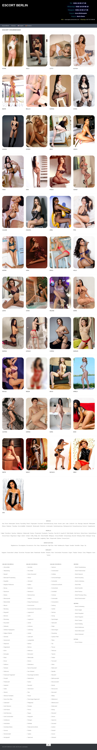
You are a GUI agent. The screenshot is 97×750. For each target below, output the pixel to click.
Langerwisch (31, 612)
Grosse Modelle (59, 535)
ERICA (51, 270)
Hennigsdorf (7, 737)
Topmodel (30, 538)
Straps (82, 545)
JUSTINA (4, 432)
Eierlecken (42, 526)
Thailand (75, 552)
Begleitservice (14, 545)
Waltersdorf (54, 668)
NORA (51, 432)
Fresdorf (6, 678)
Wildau (53, 695)
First (35, 545)
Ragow (29, 713)
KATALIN (28, 351)
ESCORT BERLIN (15, 5)
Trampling (14, 526)
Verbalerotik (29, 526)
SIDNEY (75, 189)
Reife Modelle (70, 533)
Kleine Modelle (44, 535)
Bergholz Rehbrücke (9, 584)
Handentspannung (57, 526)
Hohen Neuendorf (32, 574)
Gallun (5, 688)
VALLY (27, 68)
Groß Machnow (7, 713)
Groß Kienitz (7, 709)
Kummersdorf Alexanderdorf (34, 608)
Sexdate (72, 545)
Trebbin (53, 657)
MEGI (74, 472)
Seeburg (53, 605)
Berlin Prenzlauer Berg (80, 595)
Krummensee (31, 605)
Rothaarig (79, 535)
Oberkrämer (31, 688)
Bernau (5, 588)
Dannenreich (7, 640)
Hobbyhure (19, 533)
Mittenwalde (30, 657)
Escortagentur (22, 545)
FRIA (74, 230)
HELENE (52, 310)
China (84, 552)
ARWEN (28, 149)
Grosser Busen (6, 535)
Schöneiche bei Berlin (56, 584)
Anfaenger (88, 535)
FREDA (52, 189)
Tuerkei (48, 555)
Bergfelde (6, 581)
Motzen (29, 661)
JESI (3, 512)
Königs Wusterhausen (33, 602)
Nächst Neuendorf (32, 668)
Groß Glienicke (7, 706)
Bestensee (6, 591)
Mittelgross (51, 535)
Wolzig (53, 709)
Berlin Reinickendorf (80, 598)
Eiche (5, 650)
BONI (74, 432)
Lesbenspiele (49, 526)
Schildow (53, 574)
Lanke (29, 615)
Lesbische (71, 523)
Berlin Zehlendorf (79, 634)
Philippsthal (30, 702)
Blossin (5, 605)
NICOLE (4, 391)
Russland (27, 552)
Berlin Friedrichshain (80, 570)
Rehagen (30, 720)
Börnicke (6, 615)
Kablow (29, 584)
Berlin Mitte (78, 584)
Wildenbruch (54, 699)
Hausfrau (14, 533)
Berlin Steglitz (78, 610)
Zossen (53, 734)
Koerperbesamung (77, 526)
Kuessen (85, 526)
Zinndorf (53, 730)
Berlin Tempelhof (79, 613)
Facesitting (23, 523)
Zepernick (53, 720)
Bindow (5, 595)
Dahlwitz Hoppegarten (9, 629)
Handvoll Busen (92, 533)
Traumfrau (50, 533)
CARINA (52, 351)
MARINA (4, 351)
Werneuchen (54, 688)
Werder (53, 685)
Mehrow (30, 647)
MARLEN (75, 351)
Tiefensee (53, 650)
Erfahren (59, 538)
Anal (3, 523)
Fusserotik (40, 523)
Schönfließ (54, 591)
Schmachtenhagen (56, 577)
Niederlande (37, 552)
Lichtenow (30, 626)
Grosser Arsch (65, 538)
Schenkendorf (54, 570)
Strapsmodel (53, 538)
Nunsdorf (30, 685)
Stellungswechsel (67, 526)
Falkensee (6, 671)
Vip (85, 545)
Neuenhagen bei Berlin (33, 674)
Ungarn (70, 552)
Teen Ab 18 (57, 533)
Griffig (32, 535)
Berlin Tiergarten (79, 617)
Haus (38, 545)
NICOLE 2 (52, 472)
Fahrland (6, 668)
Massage (80, 523)
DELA (51, 149)
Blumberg (6, 608)
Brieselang (6, 619)
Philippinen (89, 552)
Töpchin (53, 654)
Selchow (53, 612)
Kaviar (55, 523)
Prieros (29, 709)
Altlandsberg (7, 570)
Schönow (53, 595)
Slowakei (48, 552)
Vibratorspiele (36, 526)
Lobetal (29, 633)
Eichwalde (6, 654)
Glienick (6, 692)
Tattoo (47, 538)
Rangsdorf (30, 716)
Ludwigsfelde (31, 640)
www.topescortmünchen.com (72, 19)
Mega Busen (13, 535)
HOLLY (75, 270)
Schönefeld (54, 581)
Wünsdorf (53, 713)
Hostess (32, 533)
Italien (32, 552)
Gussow (6, 730)
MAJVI (51, 391)
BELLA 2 (28, 109)
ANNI (27, 189)
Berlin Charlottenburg (80, 567)
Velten (52, 664)
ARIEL (51, 230)
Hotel (55, 545)
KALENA (4, 149)
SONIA (28, 310)
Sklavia (4, 526)
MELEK (28, 391)
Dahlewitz (6, 626)
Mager (19, 535)
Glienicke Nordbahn (8, 695)
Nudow (29, 681)
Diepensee (6, 643)
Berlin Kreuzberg (79, 577)
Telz (52, 643)
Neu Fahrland (31, 671)
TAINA (4, 189)
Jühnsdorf (30, 581)
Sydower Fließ (55, 636)
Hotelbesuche (61, 545)
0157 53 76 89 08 (90, 19)
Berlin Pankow (78, 591)
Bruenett (74, 535)
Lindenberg (30, 629)
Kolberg (29, 598)
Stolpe (52, 626)
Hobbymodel (26, 533)
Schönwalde (54, 598)
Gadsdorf (6, 685)
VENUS (75, 149)
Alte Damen (77, 533)
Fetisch (28, 523)
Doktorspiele (12, 523)
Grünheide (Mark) (8, 727)
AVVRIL (4, 68)
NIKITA (4, 472)
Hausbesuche (43, 545)
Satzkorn (53, 567)
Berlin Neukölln (79, 588)
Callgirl (2, 533)
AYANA (75, 109)
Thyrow (53, 647)
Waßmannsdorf (55, 678)
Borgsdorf (6, 612)
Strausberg (54, 633)
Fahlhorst (6, 664)
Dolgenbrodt (7, 647)
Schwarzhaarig (67, 535)
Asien (93, 552)
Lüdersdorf (30, 636)
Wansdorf (53, 674)
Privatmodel (38, 533)
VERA (27, 270)
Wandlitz (53, 671)
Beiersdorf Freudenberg (9, 577)
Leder (67, 523)
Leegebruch (30, 619)
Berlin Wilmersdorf (79, 630)
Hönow (29, 577)
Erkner (5, 661)
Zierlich (23, 535)
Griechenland (58, 552)
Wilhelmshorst (54, 702)
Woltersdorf (54, 706)
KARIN (75, 310)
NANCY (28, 472)
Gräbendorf (6, 702)
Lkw (76, 523)
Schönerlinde (54, 588)
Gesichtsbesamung (48, 523)
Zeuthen (53, 727)
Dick (39, 535)
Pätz (29, 692)
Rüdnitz (29, 730)
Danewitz (6, 636)
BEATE (4, 109)
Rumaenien (65, 552)
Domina (18, 523)
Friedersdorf (7, 681)
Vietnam (80, 552)
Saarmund (30, 737)
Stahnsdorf (54, 622)
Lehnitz (29, 622)
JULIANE (4, 230)
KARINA (28, 432)
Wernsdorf (54, 692)
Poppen (67, 545)
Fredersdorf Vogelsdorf (9, 674)
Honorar (13, 25)
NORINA (52, 109)
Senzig (53, 615)
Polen (52, 552)
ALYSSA (75, 68)
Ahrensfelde (7, 567)
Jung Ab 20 (63, 533)
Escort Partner (78, 642)
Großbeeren (7, 720)
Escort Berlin (5, 25)
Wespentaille (36, 538)
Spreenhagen (54, 619)
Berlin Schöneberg (79, 606)
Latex (63, 523)
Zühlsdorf (53, 737)
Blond (83, 535)
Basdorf (6, 574)
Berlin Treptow (78, 620)
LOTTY (51, 68)
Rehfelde (30, 723)
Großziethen (7, 723)
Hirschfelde (30, 570)
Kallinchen (30, 588)
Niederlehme (31, 678)
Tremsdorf (53, 661)
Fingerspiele (34, 523)
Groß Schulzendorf (8, 716)
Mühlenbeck (31, 664)
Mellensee (30, 650)
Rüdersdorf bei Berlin (33, 727)
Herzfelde (30, 567)
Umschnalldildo (21, 526)
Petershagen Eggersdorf (34, 699)
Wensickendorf (55, 681)
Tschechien (21, 552)
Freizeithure (8, 533)
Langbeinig (43, 538)
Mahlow (29, 643)
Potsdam (30, 706)
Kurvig (93, 535)
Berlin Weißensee (79, 627)
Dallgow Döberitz (8, 633)
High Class (51, 545)
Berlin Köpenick (79, 574)
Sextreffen (77, 545)
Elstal (5, 657)
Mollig (35, 535)
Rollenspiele (92, 523)
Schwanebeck (54, 602)
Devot (6, 523)
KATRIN (4, 270)
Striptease (8, 526)
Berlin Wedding (79, 623)
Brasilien (43, 552)
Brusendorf (6, 622)
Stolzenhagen (54, 629)
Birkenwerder (7, 598)
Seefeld (53, 608)
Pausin (29, 695)
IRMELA (75, 391)
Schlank (28, 535)
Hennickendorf (7, 734)
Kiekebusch (30, 591)
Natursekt (85, 523)
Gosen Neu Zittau (8, 699)
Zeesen (53, 716)
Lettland (16, 552)
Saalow (29, 734)
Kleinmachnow (31, 595)
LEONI (4, 310)
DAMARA (28, 230)
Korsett (60, 523)
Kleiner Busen (84, 533)
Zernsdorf (53, 723)
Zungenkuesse (91, 526)
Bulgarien (4, 552)
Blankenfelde (7, 602)
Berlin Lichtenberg (79, 581)
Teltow (52, 640)
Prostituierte (45, 533)
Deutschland (10, 552)
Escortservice (29, 545)
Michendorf (30, 654)
